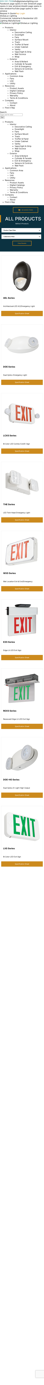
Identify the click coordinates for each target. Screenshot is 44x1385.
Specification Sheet (22, 313)
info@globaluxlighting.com (25, 1)
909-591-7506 (6, 1)
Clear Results (22, 243)
